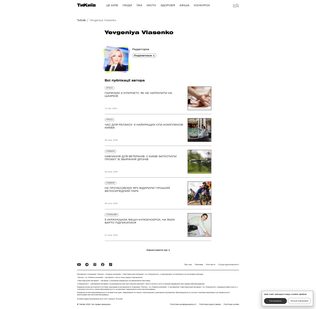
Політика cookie (231, 304)
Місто (151, 5)
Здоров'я (167, 5)
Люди (127, 5)
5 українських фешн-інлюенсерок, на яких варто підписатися (140, 221)
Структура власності (228, 265)
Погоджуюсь (275, 301)
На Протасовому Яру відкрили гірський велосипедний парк (137, 189)
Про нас (188, 265)
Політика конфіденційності (183, 304)
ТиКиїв (81, 20)
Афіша (184, 5)
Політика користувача (210, 304)
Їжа (139, 5)
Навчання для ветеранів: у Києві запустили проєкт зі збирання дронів (141, 158)
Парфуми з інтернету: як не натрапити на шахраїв (138, 94)
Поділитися (143, 56)
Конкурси (202, 5)
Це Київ (112, 5)
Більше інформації (299, 301)
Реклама (199, 265)
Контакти (210, 265)
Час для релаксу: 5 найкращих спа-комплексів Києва (144, 126)
